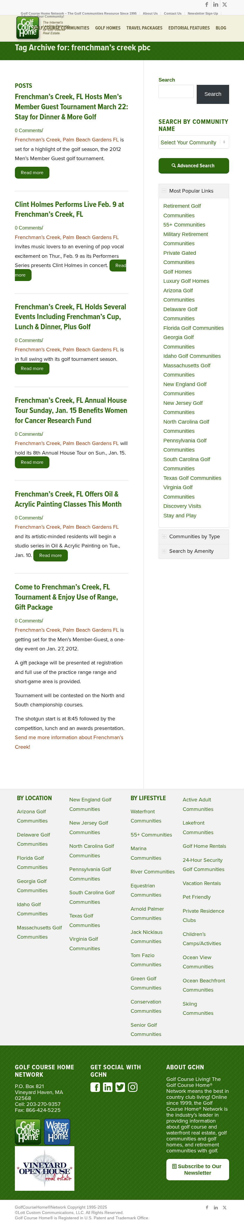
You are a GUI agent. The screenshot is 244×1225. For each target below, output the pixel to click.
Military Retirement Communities (185, 239)
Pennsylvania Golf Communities (185, 445)
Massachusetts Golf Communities (186, 370)
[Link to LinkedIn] (215, 4)
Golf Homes (177, 272)
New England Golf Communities (185, 389)
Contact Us (173, 13)
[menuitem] (79, 13)
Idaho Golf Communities (192, 356)
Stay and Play (179, 516)
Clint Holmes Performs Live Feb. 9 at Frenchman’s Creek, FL (69, 210)
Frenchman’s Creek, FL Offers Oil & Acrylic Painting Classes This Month (68, 499)
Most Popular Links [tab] (191, 191)
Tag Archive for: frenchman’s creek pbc (83, 48)
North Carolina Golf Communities (186, 426)
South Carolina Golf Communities (186, 464)
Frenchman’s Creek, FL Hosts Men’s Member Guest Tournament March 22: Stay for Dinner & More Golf (71, 107)
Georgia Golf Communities (179, 342)
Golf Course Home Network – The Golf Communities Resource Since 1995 (79, 13)
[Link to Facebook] (206, 4)
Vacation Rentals (202, 883)
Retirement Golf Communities (182, 211)
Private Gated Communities (179, 258)
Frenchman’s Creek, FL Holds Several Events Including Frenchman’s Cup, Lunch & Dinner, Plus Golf (70, 317)
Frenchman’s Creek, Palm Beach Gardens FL (67, 139)
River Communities (153, 871)
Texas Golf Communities (192, 478)
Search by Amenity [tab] (191, 551)
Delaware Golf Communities (180, 314)
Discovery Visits (182, 506)
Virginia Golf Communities (179, 492)
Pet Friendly (197, 897)
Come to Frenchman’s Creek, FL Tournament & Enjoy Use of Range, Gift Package (66, 597)
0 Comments (28, 130)
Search (167, 80)
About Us (150, 13)
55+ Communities (184, 225)
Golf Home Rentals (204, 846)
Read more (32, 173)
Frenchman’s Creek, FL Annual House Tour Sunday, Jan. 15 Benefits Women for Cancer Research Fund (71, 411)
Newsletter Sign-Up (203, 13)
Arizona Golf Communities (179, 295)
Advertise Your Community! (42, 16)
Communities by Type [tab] (194, 536)
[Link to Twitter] (224, 4)
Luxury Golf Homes (186, 281)
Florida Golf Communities (193, 328)
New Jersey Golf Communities (183, 408)
